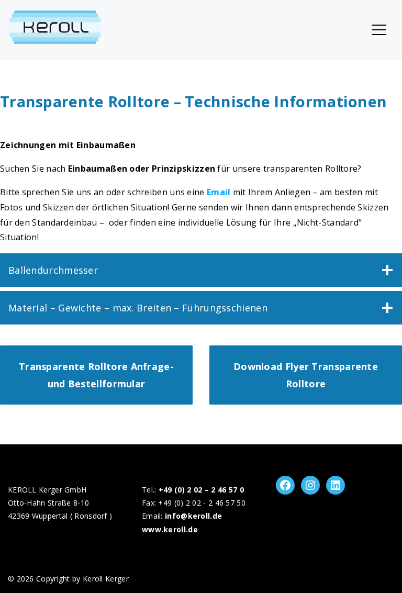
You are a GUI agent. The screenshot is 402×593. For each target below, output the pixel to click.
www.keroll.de (170, 529)
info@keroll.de (193, 516)
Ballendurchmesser (53, 270)
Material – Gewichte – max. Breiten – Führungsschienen (137, 307)
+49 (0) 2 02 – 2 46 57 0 (201, 490)
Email (219, 192)
